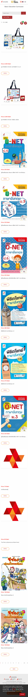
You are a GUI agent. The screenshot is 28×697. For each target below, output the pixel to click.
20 (24, 663)
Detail (5, 73)
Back (14, 669)
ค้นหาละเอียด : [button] (6, 17)
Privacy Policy (19, 691)
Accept (22, 694)
